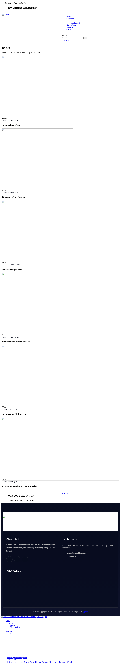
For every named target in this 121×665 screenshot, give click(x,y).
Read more (66, 493)
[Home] (5, 15)
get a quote (66, 40)
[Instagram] (17, 559)
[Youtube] (25, 559)
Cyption (85, 612)
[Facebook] (9, 559)
